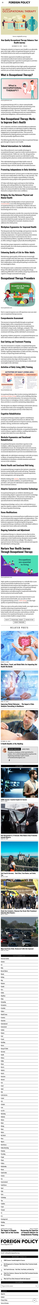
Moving (2, 1126)
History (2, 1058)
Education (3, 1020)
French (2, 1039)
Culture (2, 1011)
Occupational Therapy (17, 619)
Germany (3, 1052)
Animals (3, 962)
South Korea (4, 1185)
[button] (36, 1286)
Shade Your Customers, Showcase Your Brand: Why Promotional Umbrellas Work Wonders (19, 912)
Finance (2, 1033)
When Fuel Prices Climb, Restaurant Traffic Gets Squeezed (17, 949)
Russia (2, 1169)
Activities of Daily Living (8, 396)
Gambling (3, 1042)
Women (2, 1225)
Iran (2, 1083)
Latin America (4, 1095)
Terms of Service (5, 1303)
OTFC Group (22, 600)
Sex (2, 1179)
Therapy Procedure (19, 622)
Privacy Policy (4, 1300)
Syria (2, 1194)
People (2, 1157)
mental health (5, 204)
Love (2, 1107)
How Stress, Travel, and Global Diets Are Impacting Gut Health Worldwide (19, 665)
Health (25, 46)
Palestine (3, 1151)
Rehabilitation (29, 619)
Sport (2, 1188)
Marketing (3, 1114)
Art (1, 965)
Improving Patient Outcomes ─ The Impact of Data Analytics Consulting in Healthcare (17, 705)
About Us (3, 1294)
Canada (2, 986)
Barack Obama (4, 971)
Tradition (3, 1204)
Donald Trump (4, 1014)
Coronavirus (3, 1005)
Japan (2, 1089)
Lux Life (2, 1110)
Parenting (3, 1154)
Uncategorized (4, 1219)
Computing (3, 1002)
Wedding (3, 1222)
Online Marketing (5, 1148)
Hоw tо (2, 1067)
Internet (3, 1079)
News (2, 1138)
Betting (2, 977)
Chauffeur (3, 996)
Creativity (3, 1008)
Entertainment (4, 1024)
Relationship (3, 1166)
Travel (2, 1207)
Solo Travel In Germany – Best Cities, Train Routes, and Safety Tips (18, 874)
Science (3, 1176)
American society (5, 958)
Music (2, 1129)
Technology (3, 1197)
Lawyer (2, 1098)
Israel (2, 1086)
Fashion (2, 1030)
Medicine (3, 1117)
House (2, 1064)
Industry (3, 1070)
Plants (2, 1160)
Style (2, 1191)
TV (1, 1213)
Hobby (2, 1061)
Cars (2, 989)
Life (2, 1101)
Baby (2, 968)
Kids (2, 1092)
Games (2, 1045)
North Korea (3, 1145)
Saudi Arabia (4, 1173)
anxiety (16, 479)
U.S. (2, 1216)
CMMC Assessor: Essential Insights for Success (14, 800)
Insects (2, 1073)
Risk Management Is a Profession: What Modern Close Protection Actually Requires (19, 836)
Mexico (2, 1120)
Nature (2, 1132)
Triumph (3, 1210)
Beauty (2, 974)
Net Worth (3, 1135)
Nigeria (2, 1141)
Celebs (2, 993)
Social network (4, 1182)
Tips (2, 1200)
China (2, 999)
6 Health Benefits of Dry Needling (12, 744)
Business (3, 983)
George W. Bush (4, 1048)
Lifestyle (3, 1104)
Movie (2, 1123)
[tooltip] (9, 760)
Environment (4, 1027)
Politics (2, 1163)
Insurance (3, 1076)
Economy (3, 1017)
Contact (2, 1297)
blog (2, 980)
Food (2, 1036)
